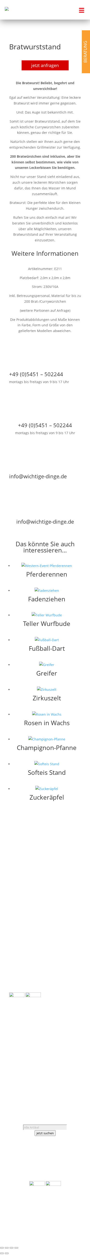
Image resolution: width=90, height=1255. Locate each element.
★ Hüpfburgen (21, 961)
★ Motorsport (70, 903)
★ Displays (18, 972)
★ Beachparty (70, 869)
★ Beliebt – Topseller (26, 989)
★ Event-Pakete (21, 978)
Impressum (28, 1077)
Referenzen (37, 1060)
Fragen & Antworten (25, 1072)
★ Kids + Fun (70, 887)
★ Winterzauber (68, 932)
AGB (12, 1077)
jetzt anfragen (45, 65)
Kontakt (25, 1066)
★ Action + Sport (67, 864)
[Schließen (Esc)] (16, 1248)
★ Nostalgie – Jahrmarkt (61, 909)
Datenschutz (19, 1083)
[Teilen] (11, 1248)
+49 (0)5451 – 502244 (32, 1049)
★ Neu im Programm (26, 984)
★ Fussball (72, 875)
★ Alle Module (20, 945)
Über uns (16, 1060)
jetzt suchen (45, 1133)
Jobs (13, 1066)
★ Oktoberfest (69, 920)
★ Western (72, 926)
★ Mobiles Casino (67, 898)
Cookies (39, 1083)
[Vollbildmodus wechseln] (7, 1248)
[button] (80, 10)
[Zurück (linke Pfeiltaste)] (2, 1253)
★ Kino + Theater (67, 892)
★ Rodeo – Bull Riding (26, 966)
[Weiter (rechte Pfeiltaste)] (7, 1253)
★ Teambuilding (68, 915)
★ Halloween (70, 881)
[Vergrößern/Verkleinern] (2, 1248)
